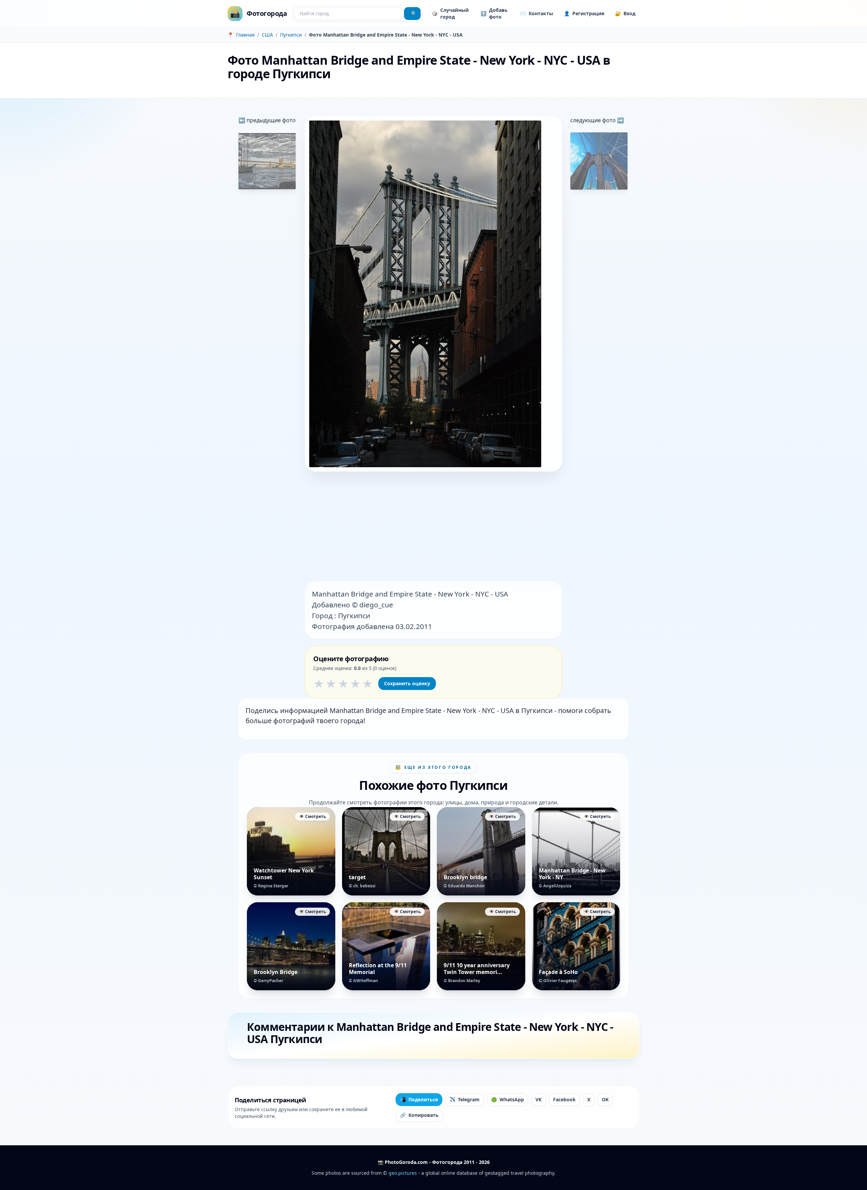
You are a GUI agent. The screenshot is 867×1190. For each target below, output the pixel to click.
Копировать (419, 1115)
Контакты (536, 13)
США (267, 34)
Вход (625, 13)
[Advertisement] (433, 527)
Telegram (464, 1099)
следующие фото (593, 120)
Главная (245, 34)
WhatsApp (507, 1099)
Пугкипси (291, 34)
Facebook (564, 1099)
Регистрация (584, 13)
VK (538, 1099)
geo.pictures (402, 1173)
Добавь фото (494, 13)
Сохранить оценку (407, 683)
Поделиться (419, 1099)
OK (605, 1099)
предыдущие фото (270, 120)
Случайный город (450, 13)
